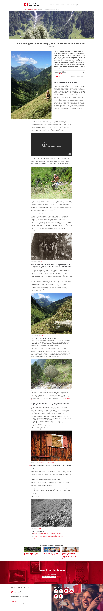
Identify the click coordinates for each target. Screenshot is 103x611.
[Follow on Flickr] (56, 596)
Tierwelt (50, 200)
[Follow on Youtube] (71, 591)
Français (68, 1)
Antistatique (26, 603)
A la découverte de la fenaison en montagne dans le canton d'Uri (49, 533)
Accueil (25, 9)
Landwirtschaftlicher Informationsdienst (46, 462)
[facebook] (55, 77)
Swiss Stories (51, 5)
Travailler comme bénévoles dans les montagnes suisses (47, 535)
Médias (68, 5)
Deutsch (72, 1)
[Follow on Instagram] (66, 591)
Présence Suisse (14, 601)
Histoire (35, 9)
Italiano (77, 1)
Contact (73, 5)
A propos (63, 5)
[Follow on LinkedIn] (61, 596)
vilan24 (41, 261)
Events (58, 5)
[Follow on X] (61, 591)
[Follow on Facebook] (56, 591)
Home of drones (20, 587)
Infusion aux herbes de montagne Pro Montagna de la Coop (48, 536)
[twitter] (59, 77)
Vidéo (34, 538)
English (63, 1)
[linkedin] (57, 77)
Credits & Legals (14, 603)
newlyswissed (59, 73)
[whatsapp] (61, 77)
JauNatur (41, 335)
